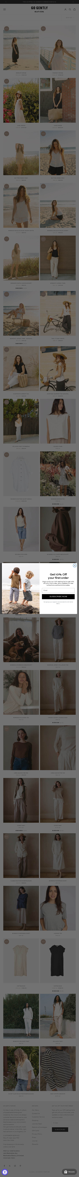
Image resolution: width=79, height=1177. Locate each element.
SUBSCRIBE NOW (58, 597)
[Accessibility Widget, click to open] (5, 1172)
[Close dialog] (74, 565)
